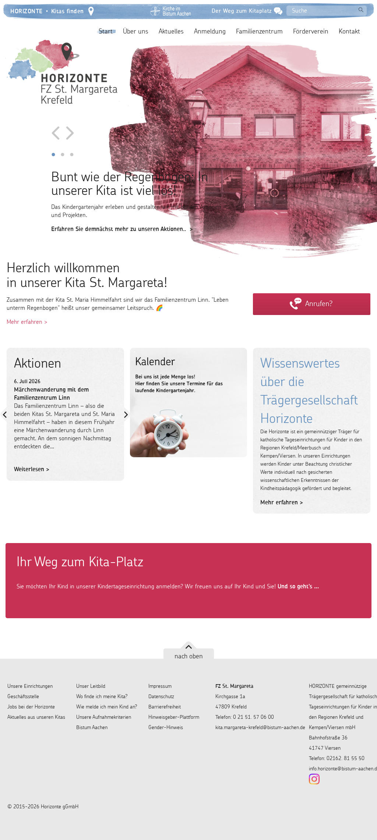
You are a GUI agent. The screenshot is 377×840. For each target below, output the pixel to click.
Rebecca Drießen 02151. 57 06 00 (312, 308)
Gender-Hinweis (165, 727)
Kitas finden (67, 10)
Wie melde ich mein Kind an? (106, 706)
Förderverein (310, 31)
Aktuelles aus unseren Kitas (36, 717)
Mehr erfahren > (27, 321)
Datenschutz (161, 696)
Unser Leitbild (90, 686)
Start (106, 31)
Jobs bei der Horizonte (31, 706)
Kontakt (349, 31)
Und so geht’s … (297, 586)
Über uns (135, 31)
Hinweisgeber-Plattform (173, 717)
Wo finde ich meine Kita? (102, 696)
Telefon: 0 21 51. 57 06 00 (244, 717)
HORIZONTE (26, 10)
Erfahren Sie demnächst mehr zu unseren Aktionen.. (118, 228)
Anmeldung (210, 31)
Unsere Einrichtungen (30, 686)
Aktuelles (171, 31)
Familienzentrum (259, 31)
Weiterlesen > (31, 469)
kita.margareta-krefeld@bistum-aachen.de (260, 727)
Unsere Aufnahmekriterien (103, 717)
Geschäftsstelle (23, 696)
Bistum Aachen (92, 727)
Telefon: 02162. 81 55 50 (336, 758)
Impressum (160, 686)
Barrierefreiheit (164, 706)
